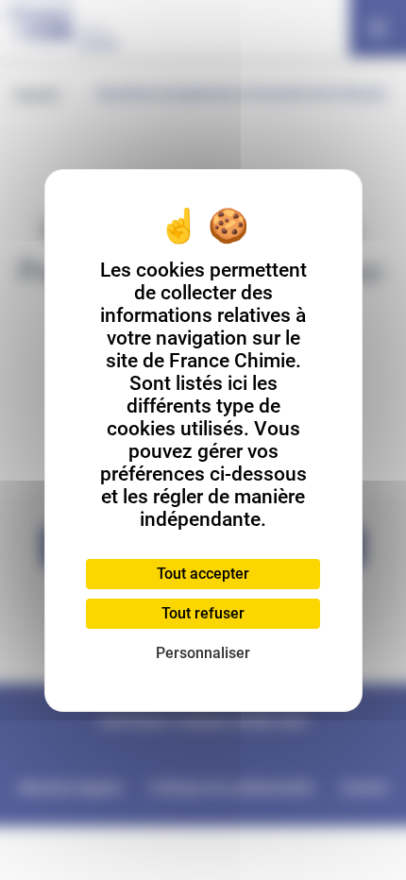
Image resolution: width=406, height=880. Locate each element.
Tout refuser (203, 613)
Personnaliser (203, 653)
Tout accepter (203, 574)
